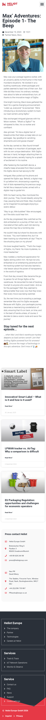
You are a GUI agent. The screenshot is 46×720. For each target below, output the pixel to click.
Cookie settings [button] (13, 701)
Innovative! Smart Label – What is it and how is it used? (23, 398)
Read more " (9, 406)
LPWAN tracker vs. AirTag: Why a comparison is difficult (22, 450)
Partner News (10, 35)
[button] (42, 4)
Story (19, 35)
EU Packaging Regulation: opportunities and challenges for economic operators (22, 503)
